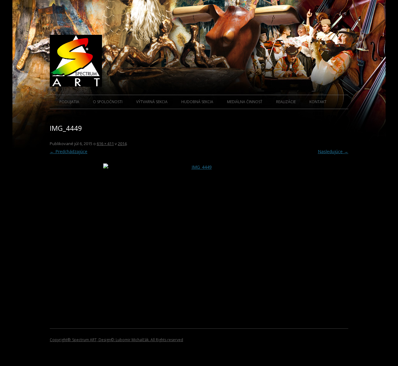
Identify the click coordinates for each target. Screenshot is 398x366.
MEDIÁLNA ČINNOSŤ (244, 101)
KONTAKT (317, 101)
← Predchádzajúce (68, 151)
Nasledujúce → (333, 151)
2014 (122, 143)
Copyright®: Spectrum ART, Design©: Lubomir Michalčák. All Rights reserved (116, 339)
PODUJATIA (69, 101)
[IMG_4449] (199, 227)
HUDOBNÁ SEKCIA (197, 101)
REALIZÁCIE (286, 101)
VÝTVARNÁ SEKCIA (152, 101)
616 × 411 (105, 143)
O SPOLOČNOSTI (108, 101)
